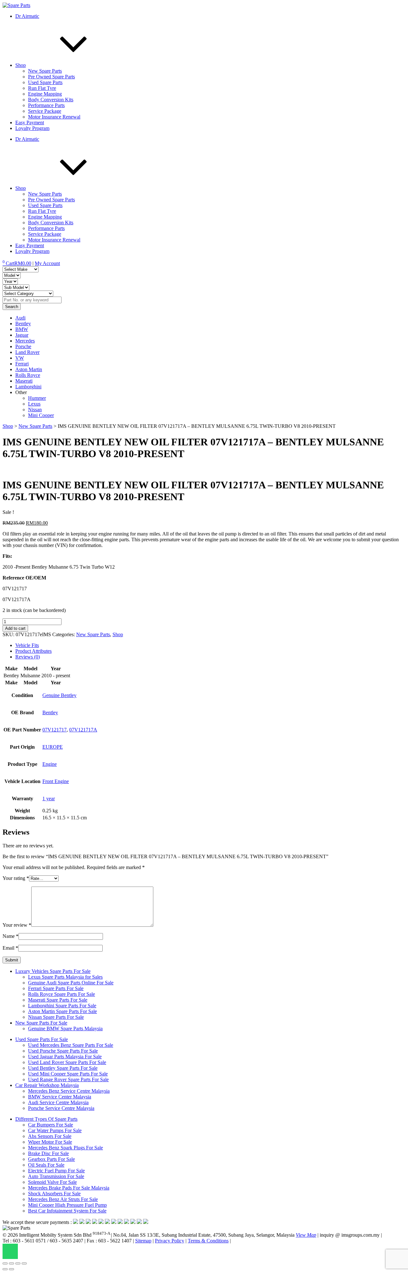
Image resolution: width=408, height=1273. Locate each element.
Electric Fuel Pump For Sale (56, 1170)
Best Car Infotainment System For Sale (67, 1210)
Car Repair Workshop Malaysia (47, 1085)
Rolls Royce (27, 375)
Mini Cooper (41, 415)
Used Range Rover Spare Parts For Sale (68, 1079)
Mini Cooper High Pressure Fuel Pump (67, 1205)
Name (10, 936)
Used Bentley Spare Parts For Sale (63, 1068)
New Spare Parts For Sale (41, 1022)
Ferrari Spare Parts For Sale (56, 988)
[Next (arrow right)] (11, 1269)
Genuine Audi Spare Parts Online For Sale (70, 982)
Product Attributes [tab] (33, 651)
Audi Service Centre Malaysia (58, 1102)
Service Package (44, 111)
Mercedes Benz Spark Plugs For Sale (65, 1147)
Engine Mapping (45, 94)
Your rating (16, 878)
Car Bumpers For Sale (50, 1124)
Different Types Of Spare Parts (46, 1119)
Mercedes (25, 340)
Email (10, 948)
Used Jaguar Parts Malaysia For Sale (65, 1056)
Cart (17, 263)
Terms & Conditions (208, 1240)
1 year (48, 798)
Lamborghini (28, 386)
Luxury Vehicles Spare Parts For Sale (53, 971)
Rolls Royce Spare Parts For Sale (61, 994)
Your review (17, 925)
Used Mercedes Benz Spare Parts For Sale (70, 1045)
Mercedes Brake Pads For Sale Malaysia (68, 1187)
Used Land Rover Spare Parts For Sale (67, 1062)
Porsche (23, 346)
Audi (20, 317)
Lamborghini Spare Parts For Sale (62, 1005)
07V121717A (83, 729)
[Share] (17, 1263)
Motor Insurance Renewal (54, 116)
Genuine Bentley (59, 695)
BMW (21, 329)
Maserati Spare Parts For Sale (57, 1000)
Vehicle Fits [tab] (27, 645)
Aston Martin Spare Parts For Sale (62, 1011)
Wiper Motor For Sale (50, 1142)
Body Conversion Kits (50, 99)
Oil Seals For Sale (46, 1165)
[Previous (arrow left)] (5, 1269)
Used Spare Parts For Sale (41, 1039)
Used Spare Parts (45, 82)
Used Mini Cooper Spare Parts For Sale (68, 1073)
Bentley (23, 323)
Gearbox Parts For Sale (51, 1159)
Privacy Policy (169, 1240)
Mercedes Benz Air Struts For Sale (63, 1199)
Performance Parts (46, 105)
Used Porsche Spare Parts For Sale (63, 1051)
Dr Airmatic (27, 16)
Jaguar (21, 335)
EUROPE (52, 747)
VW (19, 358)
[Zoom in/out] (5, 1263)
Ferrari (22, 363)
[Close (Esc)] (24, 1263)
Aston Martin (28, 369)
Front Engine (55, 781)
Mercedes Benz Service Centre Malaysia (69, 1091)
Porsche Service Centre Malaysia (61, 1108)
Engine (49, 764)
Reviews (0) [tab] (27, 656)
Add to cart (15, 628)
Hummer (37, 398)
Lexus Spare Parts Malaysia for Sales (65, 977)
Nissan (35, 409)
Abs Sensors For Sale (49, 1136)
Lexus (34, 403)
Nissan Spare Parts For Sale (56, 1017)
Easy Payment (29, 122)
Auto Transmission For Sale (56, 1176)
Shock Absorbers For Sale (54, 1193)
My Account (47, 263)
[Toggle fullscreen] (11, 1263)
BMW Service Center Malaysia (59, 1096)
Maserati (24, 381)
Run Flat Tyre (42, 88)
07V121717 (54, 729)
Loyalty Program (32, 128)
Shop (20, 65)
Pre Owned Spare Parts (51, 76)
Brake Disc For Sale (48, 1153)
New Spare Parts (45, 71)
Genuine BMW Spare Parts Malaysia (65, 1028)
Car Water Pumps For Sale (55, 1130)
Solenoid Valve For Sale (52, 1182)
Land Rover (27, 352)
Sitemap (143, 1240)
